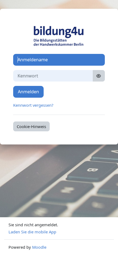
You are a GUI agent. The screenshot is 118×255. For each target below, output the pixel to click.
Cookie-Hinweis (31, 126)
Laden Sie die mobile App (32, 231)
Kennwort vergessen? (33, 105)
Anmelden (28, 92)
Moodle (39, 247)
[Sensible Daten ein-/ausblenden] (99, 76)
